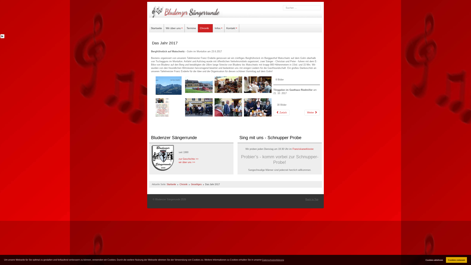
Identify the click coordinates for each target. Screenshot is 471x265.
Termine (191, 28)
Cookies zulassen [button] (456, 260)
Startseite (156, 28)
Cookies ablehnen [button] (434, 260)
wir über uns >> (187, 162)
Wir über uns (173, 28)
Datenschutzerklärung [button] (273, 260)
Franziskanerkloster (303, 149)
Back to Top (311, 199)
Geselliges (196, 184)
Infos (217, 28)
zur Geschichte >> (189, 159)
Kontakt (230, 28)
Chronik (204, 28)
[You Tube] (2, 36)
